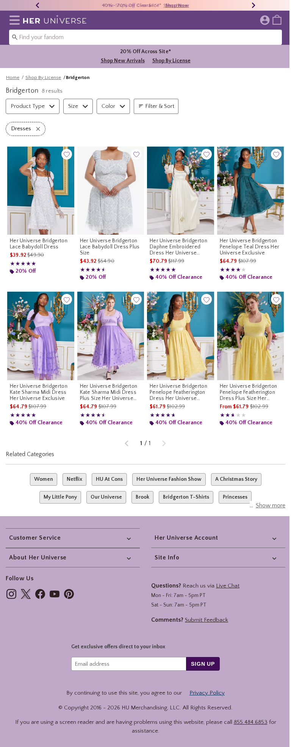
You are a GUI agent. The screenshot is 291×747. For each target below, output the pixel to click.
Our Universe (106, 497)
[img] (11, 594)
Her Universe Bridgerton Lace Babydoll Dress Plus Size (110, 247)
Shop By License (171, 61)
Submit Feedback (206, 620)
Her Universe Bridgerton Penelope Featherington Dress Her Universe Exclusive (178, 392)
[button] (13, 20)
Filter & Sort (159, 106)
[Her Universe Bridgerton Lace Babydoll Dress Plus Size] (110, 191)
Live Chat (227, 586)
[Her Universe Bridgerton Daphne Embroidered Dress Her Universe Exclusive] (180, 191)
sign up (203, 664)
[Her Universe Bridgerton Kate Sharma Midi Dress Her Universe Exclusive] (40, 336)
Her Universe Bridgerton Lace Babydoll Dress (38, 244)
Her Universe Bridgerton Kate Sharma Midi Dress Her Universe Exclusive (38, 392)
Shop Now (177, 5)
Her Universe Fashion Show (169, 479)
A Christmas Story (236, 479)
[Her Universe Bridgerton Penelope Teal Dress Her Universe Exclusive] (250, 191)
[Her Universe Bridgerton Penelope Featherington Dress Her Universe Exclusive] (180, 336)
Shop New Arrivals (123, 61)
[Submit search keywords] (14, 36)
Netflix (74, 479)
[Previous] (37, 5)
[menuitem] (277, 19)
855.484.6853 (251, 722)
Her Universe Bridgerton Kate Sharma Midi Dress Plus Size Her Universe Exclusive (109, 392)
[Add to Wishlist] (66, 154)
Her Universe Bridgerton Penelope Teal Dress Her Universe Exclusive (250, 247)
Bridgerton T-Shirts (186, 497)
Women (43, 479)
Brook (142, 497)
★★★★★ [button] (23, 264)
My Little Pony (60, 497)
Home (12, 77)
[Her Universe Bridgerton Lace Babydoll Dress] (40, 191)
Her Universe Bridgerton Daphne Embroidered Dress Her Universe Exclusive (178, 247)
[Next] (253, 5)
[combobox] (145, 37)
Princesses (235, 497)
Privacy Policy (207, 693)
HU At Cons (109, 479)
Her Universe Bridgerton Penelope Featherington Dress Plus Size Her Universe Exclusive (248, 392)
